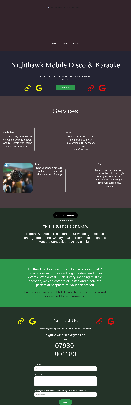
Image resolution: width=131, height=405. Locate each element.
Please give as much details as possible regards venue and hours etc (60, 391)
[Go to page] (28, 88)
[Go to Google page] (39, 88)
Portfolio (64, 43)
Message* (38, 375)
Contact (76, 43)
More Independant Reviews (65, 215)
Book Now (65, 87)
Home (54, 43)
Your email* (38, 365)
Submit (65, 402)
